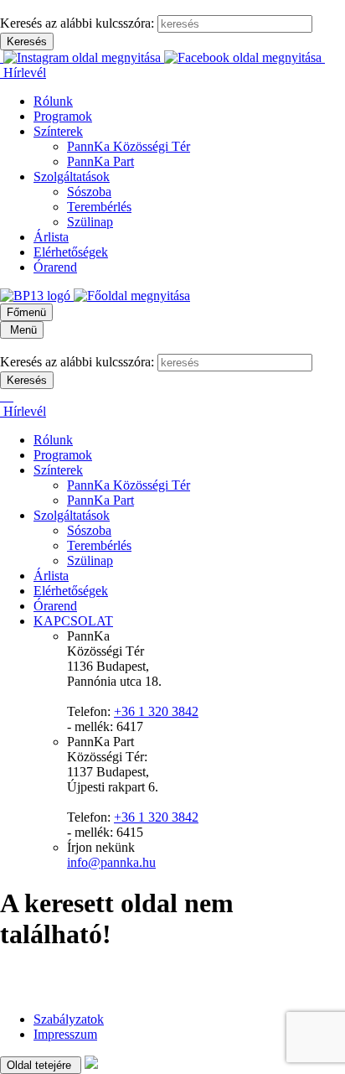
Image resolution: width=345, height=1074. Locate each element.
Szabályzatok (68, 1019)
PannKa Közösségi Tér (128, 146)
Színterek (58, 131)
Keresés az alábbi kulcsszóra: (77, 23)
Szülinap (90, 222)
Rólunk (53, 101)
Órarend (55, 267)
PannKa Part (100, 161)
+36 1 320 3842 (156, 711)
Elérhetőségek (70, 252)
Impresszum (65, 1034)
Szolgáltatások (71, 176)
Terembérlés (99, 207)
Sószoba (89, 191)
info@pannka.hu (111, 862)
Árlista (51, 237)
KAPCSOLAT (73, 621)
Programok (62, 116)
